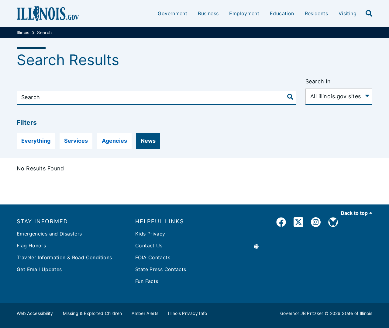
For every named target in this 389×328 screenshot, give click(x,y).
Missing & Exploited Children (92, 313)
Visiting (347, 13)
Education (282, 13)
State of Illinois (357, 313)
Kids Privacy (150, 234)
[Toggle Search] (290, 97)
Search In (318, 81)
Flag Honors (31, 246)
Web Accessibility (35, 313)
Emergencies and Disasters (49, 234)
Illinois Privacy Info (187, 313)
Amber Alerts (145, 313)
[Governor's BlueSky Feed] (333, 223)
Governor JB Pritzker (301, 313)
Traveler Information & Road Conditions (64, 257)
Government (172, 13)
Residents (316, 13)
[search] (369, 14)
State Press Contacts (160, 269)
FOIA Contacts (152, 257)
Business (208, 13)
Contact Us (149, 246)
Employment (244, 13)
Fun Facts (146, 281)
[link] (281, 223)
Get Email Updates (39, 269)
